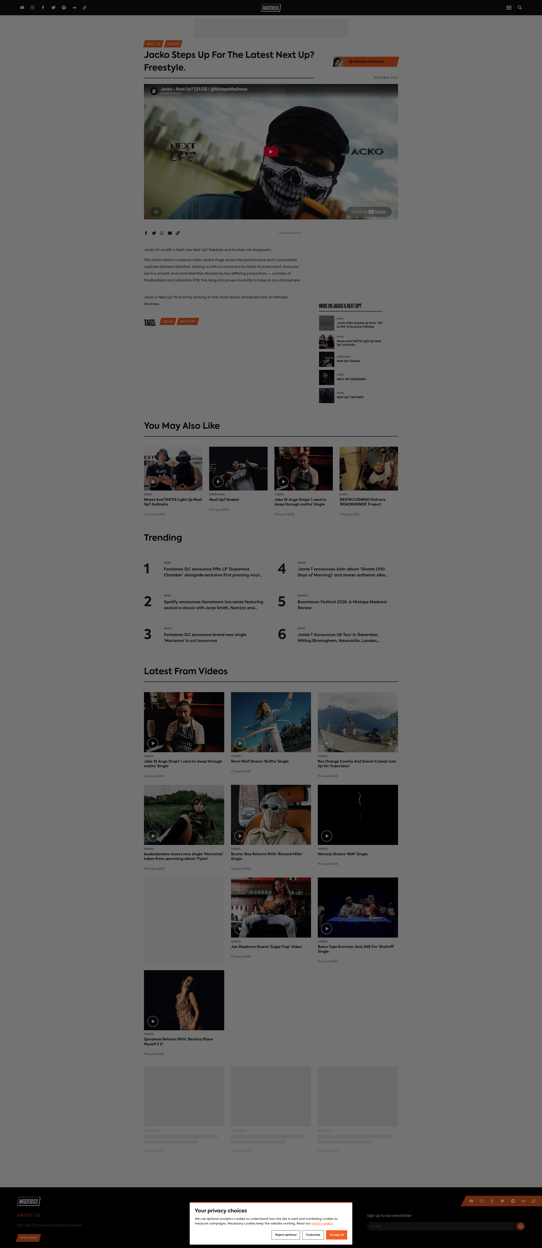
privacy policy (321, 1223)
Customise (313, 1235)
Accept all (337, 1235)
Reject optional (285, 1235)
